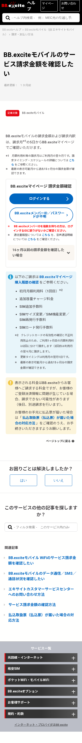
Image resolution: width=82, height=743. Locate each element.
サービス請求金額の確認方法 (32, 605)
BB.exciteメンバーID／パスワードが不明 (39, 215)
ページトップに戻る (58, 441)
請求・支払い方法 (22, 34)
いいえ (59, 480)
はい (23, 480)
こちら (46, 235)
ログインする (39, 199)
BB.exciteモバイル (33, 113)
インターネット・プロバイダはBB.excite (41, 724)
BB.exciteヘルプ (11, 29)
